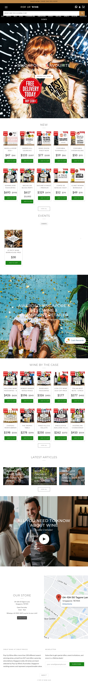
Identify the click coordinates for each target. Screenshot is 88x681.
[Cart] (83, 7)
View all (44, 208)
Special (58, 16)
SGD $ (43, 675)
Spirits (66, 16)
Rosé (21, 16)
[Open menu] (6, 7)
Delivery (83, 16)
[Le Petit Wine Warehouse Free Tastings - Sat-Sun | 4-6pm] (13, 239)
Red (15, 16)
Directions (22, 617)
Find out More (44, 327)
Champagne (30, 16)
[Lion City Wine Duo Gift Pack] (61, 379)
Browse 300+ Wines (44, 76)
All (2, 16)
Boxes (50, 16)
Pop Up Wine (43, 680)
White (8, 16)
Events (44, 19)
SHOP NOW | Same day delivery (44, 1)
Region (74, 16)
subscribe (76, 664)
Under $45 (42, 16)
